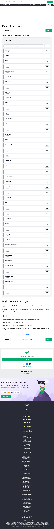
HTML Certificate (27, 497)
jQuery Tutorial (27, 448)
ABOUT (26, 520)
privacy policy (45, 524)
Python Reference (26, 460)
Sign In (27, 359)
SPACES (27, 413)
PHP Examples (26, 486)
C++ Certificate (27, 508)
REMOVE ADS (27, 334)
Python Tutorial (27, 440)
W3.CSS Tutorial (27, 441)
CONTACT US (27, 426)
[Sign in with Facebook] (27, 364)
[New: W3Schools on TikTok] (32, 371)
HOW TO (35, 4)
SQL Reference (26, 458)
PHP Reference (26, 464)
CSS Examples (26, 477)
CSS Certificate (27, 498)
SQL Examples (26, 481)
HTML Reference (26, 454)
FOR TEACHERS (27, 419)
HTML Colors (26, 465)
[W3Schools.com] (27, 406)
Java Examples (26, 487)
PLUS (27, 409)
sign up (15, 305)
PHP (15, 4)
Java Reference (26, 466)
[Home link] (2, 1)
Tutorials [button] (8, 2)
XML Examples (26, 489)
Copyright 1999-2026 (14, 526)
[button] (29, 2)
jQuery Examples (26, 490)
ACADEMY (31, 520)
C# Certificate (27, 510)
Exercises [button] (23, 2)
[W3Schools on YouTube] (22, 371)
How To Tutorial (27, 437)
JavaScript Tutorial (27, 436)
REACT (48, 4)
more (39, 311)
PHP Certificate (27, 505)
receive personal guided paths (27, 311)
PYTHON (5, 4)
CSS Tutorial (27, 435)
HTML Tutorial (27, 433)
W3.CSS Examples (26, 483)
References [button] (15, 2)
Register (29, 366)
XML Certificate (27, 511)
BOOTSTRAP (42, 4)
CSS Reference (26, 456)
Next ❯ (49, 30)
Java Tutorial (27, 445)
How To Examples (26, 479)
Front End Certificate (27, 501)
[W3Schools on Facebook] (28, 371)
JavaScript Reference (26, 457)
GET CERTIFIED (27, 416)
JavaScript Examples (26, 478)
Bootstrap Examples (26, 485)
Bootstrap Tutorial (27, 443)
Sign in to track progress (27, 339)
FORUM (22, 520)
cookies (40, 524)
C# (30, 4)
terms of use (36, 524)
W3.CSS (19, 4)
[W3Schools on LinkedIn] (24, 371)
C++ (27, 4)
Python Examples (26, 482)
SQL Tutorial (27, 439)
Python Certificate (27, 503)
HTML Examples (26, 476)
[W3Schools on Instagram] (30, 371)
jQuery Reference (26, 469)
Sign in (6, 42)
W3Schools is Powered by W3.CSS (38, 526)
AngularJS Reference (26, 468)
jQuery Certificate (27, 506)
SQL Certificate (27, 502)
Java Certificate (27, 507)
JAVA (10, 4)
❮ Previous (6, 30)
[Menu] (1, 5)
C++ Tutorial (27, 447)
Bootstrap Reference (26, 462)
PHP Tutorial (27, 444)
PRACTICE (27, 423)
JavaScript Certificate (27, 499)
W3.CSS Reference (26, 461)
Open (47, 50)
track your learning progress (12, 311)
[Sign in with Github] (30, 364)
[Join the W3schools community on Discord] (26, 371)
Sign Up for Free (6, 396)
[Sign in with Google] (24, 364)
